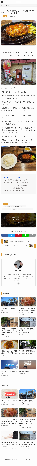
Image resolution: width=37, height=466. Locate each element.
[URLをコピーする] (32, 235)
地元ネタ (15, 209)
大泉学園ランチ (28, 209)
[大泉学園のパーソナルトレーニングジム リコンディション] (18, 2)
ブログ (5, 16)
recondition (18, 271)
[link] (18, 283)
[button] (4, 235)
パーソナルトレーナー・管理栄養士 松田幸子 (15, 206)
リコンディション (6, 209)
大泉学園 (21, 209)
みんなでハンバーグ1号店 (12, 177)
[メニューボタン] (2, 2)
